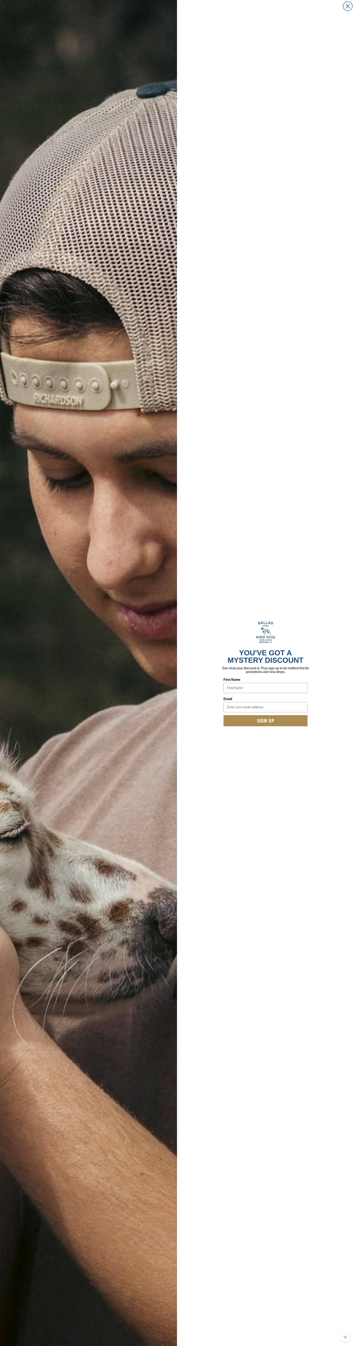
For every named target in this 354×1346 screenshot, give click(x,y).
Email (228, 699)
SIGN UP (265, 720)
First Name (232, 679)
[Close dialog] (347, 6)
